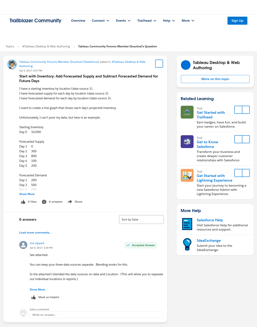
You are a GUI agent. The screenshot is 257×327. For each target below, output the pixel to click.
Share (74, 202)
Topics (10, 46)
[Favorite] (159, 63)
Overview (78, 20)
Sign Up (237, 20)
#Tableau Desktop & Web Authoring (46, 46)
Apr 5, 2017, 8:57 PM (30, 70)
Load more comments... (35, 232)
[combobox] (141, 219)
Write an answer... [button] (44, 315)
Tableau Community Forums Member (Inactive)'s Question (117, 46)
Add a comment (39, 309)
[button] (215, 79)
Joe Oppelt (37, 243)
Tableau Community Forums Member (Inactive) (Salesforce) (59, 62)
